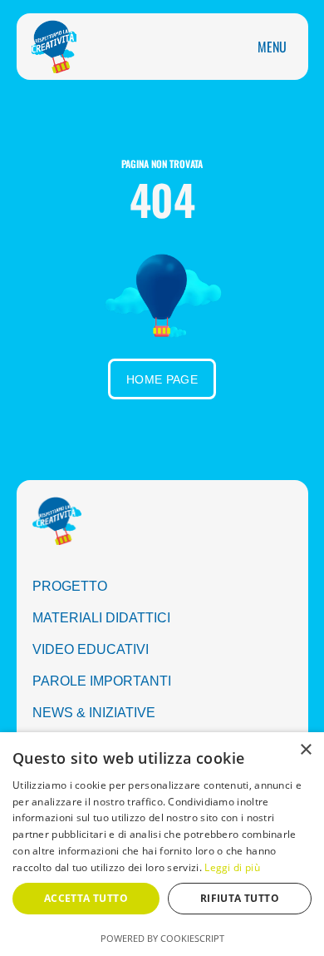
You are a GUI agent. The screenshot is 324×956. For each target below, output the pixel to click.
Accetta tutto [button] (86, 898)
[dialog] (162, 844)
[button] (272, 46)
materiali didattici (101, 618)
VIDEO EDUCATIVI (90, 649)
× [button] (305, 750)
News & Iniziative (93, 713)
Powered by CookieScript (162, 938)
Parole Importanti (101, 681)
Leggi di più (232, 867)
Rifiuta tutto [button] (239, 898)
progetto (69, 586)
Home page (162, 379)
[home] (49, 46)
